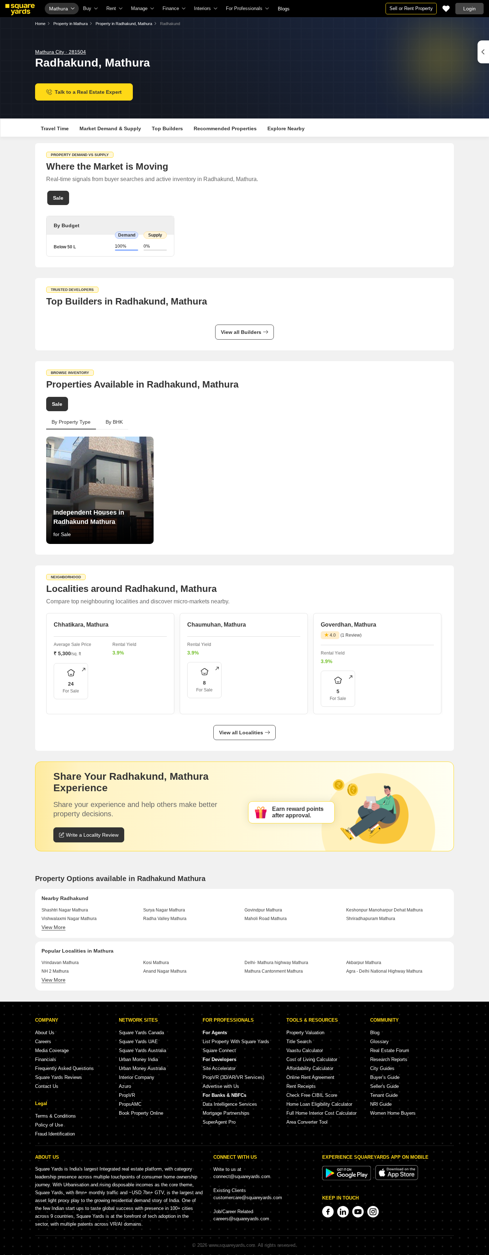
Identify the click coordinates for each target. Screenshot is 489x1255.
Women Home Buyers (393, 1113)
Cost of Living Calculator (311, 1059)
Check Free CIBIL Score (311, 1095)
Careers (43, 1041)
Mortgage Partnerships (226, 1113)
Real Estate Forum (389, 1050)
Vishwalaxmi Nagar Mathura (69, 918)
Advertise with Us (221, 1086)
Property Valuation (305, 1032)
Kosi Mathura (156, 962)
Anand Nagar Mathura (165, 971)
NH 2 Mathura (55, 971)
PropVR (127, 1095)
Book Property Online (141, 1113)
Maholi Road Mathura (266, 918)
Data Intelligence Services (230, 1104)
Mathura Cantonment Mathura (274, 971)
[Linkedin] (343, 1211)
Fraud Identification (55, 1134)
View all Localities (241, 732)
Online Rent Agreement (310, 1077)
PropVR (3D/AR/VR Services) (233, 1077)
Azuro (125, 1086)
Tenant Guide (384, 1095)
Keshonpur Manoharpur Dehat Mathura (384, 910)
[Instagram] (373, 1211)
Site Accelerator (219, 1068)
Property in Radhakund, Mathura (124, 23)
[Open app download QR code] (483, 51)
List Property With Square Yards (236, 1041)
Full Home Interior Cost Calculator (321, 1113)
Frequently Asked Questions (64, 1068)
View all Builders (241, 332)
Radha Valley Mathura (165, 918)
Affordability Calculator (309, 1068)
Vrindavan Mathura (60, 962)
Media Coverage (52, 1050)
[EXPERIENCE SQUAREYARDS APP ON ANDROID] (347, 1178)
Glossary (379, 1041)
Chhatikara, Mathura (81, 625)
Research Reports (388, 1059)
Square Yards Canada (141, 1032)
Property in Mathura (70, 23)
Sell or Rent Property (411, 8)
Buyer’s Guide (385, 1077)
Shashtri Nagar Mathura (65, 910)
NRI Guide (381, 1104)
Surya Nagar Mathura (164, 910)
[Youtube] (358, 1211)
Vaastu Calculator (304, 1050)
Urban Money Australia (142, 1068)
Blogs (284, 8)
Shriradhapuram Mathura (370, 918)
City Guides (382, 1068)
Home (40, 23)
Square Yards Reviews (58, 1077)
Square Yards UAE (138, 1041)
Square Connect (219, 1050)
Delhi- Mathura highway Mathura (276, 962)
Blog (374, 1032)
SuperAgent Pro (219, 1122)
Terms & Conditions (55, 1116)
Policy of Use (49, 1125)
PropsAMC (130, 1104)
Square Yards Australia (142, 1050)
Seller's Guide (384, 1086)
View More (54, 927)
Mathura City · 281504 (60, 52)
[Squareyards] (20, 10)
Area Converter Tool (307, 1122)
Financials (45, 1059)
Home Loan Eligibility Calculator (319, 1104)
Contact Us (46, 1086)
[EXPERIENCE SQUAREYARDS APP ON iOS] (396, 1178)
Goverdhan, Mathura (348, 625)
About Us (44, 1032)
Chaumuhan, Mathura (216, 625)
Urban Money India (138, 1059)
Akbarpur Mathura (363, 962)
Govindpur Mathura (263, 910)
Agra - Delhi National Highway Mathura (384, 971)
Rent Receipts (301, 1086)
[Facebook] (328, 1211)
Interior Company (136, 1077)
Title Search (298, 1041)
